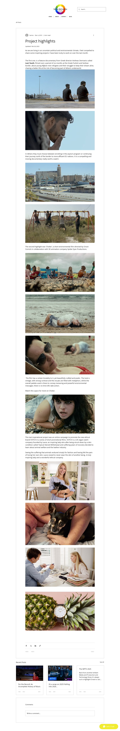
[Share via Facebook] (26, 646)
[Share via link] (40, 646)
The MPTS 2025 (85, 669)
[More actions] (93, 35)
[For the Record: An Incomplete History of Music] (29, 673)
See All (102, 662)
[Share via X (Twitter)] (31, 646)
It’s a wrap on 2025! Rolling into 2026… (59, 685)
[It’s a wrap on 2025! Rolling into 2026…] (60, 673)
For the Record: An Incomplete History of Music (29, 685)
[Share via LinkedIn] (35, 646)
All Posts (18, 22)
